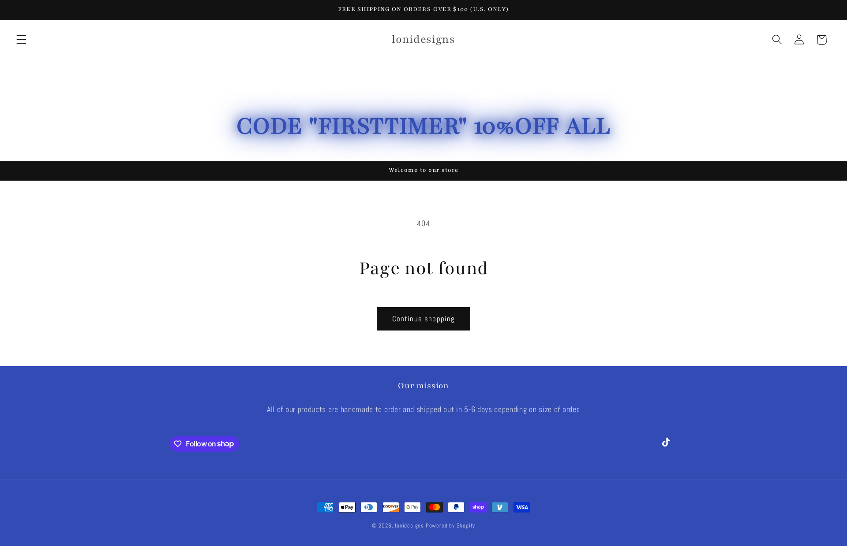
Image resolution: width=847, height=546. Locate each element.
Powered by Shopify (451, 525)
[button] (21, 40)
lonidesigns (409, 525)
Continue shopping (423, 318)
